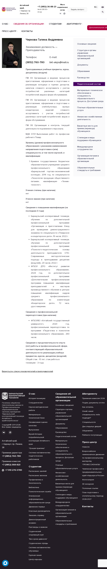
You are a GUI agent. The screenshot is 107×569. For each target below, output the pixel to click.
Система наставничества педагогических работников (39, 456)
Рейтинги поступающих (92, 435)
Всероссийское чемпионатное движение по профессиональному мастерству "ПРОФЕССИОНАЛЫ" (93, 458)
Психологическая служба (40, 491)
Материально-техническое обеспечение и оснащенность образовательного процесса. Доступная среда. (90, 95)
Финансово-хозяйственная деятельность (89, 118)
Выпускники (34, 430)
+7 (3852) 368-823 (11, 464)
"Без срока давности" (38, 539)
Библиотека (34, 487)
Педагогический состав (89, 84)
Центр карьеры (35, 559)
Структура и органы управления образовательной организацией (86, 54)
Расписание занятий (37, 471)
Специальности (89, 422)
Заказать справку (36, 515)
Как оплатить (87, 407)
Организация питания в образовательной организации (88, 158)
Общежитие (87, 431)
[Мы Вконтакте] (60, 13)
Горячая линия (35, 555)
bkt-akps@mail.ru (59, 62)
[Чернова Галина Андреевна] (12, 52)
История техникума (37, 398)
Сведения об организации (28, 24)
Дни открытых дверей (91, 426)
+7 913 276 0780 (13, 470)
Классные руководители (39, 511)
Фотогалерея (88, 480)
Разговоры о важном (38, 527)
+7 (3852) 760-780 (11, 456)
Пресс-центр (9, 31)
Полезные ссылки (90, 488)
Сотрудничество (36, 403)
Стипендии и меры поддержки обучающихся (89, 139)
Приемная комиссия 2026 (93, 398)
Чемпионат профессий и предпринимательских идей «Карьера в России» (93, 472)
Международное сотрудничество (85, 148)
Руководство (83, 77)
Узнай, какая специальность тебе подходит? (91, 414)
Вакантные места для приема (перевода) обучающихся (87, 129)
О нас (5, 24)
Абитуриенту (74, 24)
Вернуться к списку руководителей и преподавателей (27, 371)
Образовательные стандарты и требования (88, 169)
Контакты (27, 31)
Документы (82, 65)
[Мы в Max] (64, 13)
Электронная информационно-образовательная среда (39, 499)
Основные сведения (86, 44)
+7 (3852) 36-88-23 (47, 6)
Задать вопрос (77, 9)
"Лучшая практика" (37, 448)
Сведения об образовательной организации (65, 397)
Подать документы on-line (93, 403)
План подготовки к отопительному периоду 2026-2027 (92, 495)
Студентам (55, 24)
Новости (86, 447)
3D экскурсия (88, 484)
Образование (83, 71)
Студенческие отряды (38, 543)
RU (95, 7)
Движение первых (37, 507)
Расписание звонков (38, 475)
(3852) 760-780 (35, 62)
